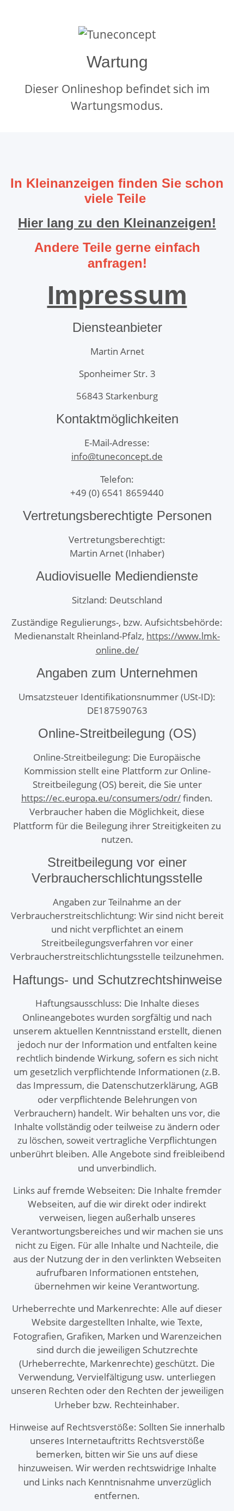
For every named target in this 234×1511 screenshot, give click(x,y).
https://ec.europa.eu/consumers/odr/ (101, 798)
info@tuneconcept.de (117, 456)
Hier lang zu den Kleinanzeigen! (117, 222)
